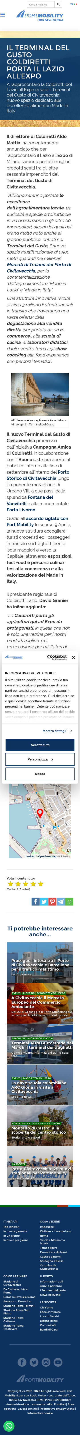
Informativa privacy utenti (57, 1408)
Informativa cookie (40, 1413)
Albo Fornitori (56, 1404)
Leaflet (30, 856)
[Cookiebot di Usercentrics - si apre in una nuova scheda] (49, 657)
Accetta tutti (40, 745)
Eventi (16, 993)
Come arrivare (15, 1276)
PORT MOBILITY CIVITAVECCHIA (40, 16)
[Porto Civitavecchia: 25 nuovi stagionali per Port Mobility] (40, 1166)
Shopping (28, 993)
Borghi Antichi (21, 1123)
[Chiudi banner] (73, 657)
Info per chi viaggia (40, 1038)
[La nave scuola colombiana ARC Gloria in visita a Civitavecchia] (40, 1085)
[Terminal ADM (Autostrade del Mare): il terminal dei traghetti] (40, 1044)
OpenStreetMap (47, 856)
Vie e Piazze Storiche (46, 1123)
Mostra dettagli (54, 731)
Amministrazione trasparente (25, 1404)
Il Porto (46, 1276)
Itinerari (10, 1221)
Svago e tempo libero (51, 993)
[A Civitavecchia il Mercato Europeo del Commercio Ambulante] (40, 1003)
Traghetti (18, 1038)
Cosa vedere (50, 1221)
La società (18, 1164)
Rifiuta (40, 773)
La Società (48, 1302)
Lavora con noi (28, 1408)
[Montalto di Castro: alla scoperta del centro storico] (40, 1125)
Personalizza (38, 759)
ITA (72, 4)
